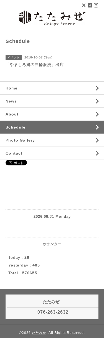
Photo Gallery (20, 140)
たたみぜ (39, 333)
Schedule (16, 127)
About (12, 114)
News (11, 101)
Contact (14, 153)
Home (11, 88)
